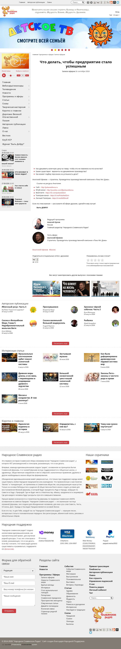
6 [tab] (69, 50)
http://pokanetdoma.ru (49, 187)
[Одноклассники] (37, 259)
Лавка (49, 2)
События (69, 566)
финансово (9, 549)
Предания (70, 616)
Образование (72, 594)
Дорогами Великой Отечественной (12, 115)
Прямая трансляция (99, 566)
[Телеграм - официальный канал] (88, 2)
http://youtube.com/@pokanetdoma (60, 190)
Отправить (9, 611)
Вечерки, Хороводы (74, 585)
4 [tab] (62, 50)
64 (23, 75)
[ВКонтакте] (33, 259)
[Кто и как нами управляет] (105, 289)
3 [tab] (59, 50)
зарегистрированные (111, 263)
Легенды (70, 621)
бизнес (53, 250)
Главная (22, 2)
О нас (5, 131)
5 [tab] (66, 50)
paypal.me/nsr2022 (110, 543)
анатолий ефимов (40, 250)
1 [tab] (52, 50)
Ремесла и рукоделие (75, 604)
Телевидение (9, 89)
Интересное (71, 607)
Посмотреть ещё (60, 343)
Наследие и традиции (75, 610)
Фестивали (71, 574)
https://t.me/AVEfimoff (60, 198)
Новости (6, 93)
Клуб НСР (7, 140)
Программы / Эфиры (49, 575)
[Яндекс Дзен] (104, 2)
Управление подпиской (101, 581)
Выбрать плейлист (22, 71)
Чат (110, 15)
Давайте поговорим (49, 606)
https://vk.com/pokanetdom (56, 193)
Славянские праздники (51, 598)
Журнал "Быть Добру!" (13, 144)
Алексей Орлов (53, 222)
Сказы (5, 103)
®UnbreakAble (26, 644)
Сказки (69, 619)
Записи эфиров (68, 71)
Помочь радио (96, 587)
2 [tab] (55, 50)
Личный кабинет (98, 590)
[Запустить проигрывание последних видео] (15, 61)
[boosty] (111, 2)
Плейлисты (95, 569)
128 (18, 75)
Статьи (5, 100)
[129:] (60, 33)
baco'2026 (8, 644)
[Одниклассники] (101, 2)
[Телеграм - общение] (91, 2)
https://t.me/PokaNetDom (59, 195)
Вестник (6, 135)
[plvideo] (114, 2)
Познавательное (73, 579)
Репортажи (46, 595)
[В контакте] (98, 2)
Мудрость (70, 599)
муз (27, 75)
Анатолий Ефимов (55, 238)
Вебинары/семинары (12, 86)
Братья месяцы (47, 585)
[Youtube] (94, 2)
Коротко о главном (11, 111)
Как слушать (95, 578)
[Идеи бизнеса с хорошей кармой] (46, 289)
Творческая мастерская (14, 107)
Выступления (72, 577)
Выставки (70, 582)
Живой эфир (6, 71)
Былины (70, 624)
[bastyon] (117, 2)
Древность (71, 596)
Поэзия (5, 121)
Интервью (45, 588)
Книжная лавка (47, 609)
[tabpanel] (60, 33)
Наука (68, 602)
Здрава (69, 591)
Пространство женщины (51, 601)
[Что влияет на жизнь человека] (76, 289)
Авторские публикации (36, 2)
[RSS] (107, 2)
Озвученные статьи (49, 603)
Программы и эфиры (12, 96)
